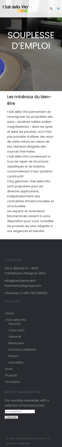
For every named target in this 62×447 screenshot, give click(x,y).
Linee (8, 369)
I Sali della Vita (15, 320)
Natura (13, 356)
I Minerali (14, 337)
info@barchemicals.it (20, 281)
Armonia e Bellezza (22, 349)
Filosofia (14, 324)
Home (9, 313)
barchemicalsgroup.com (23, 286)
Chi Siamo (12, 382)
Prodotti (11, 375)
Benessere (16, 343)
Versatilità (15, 362)
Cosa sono (16, 330)
